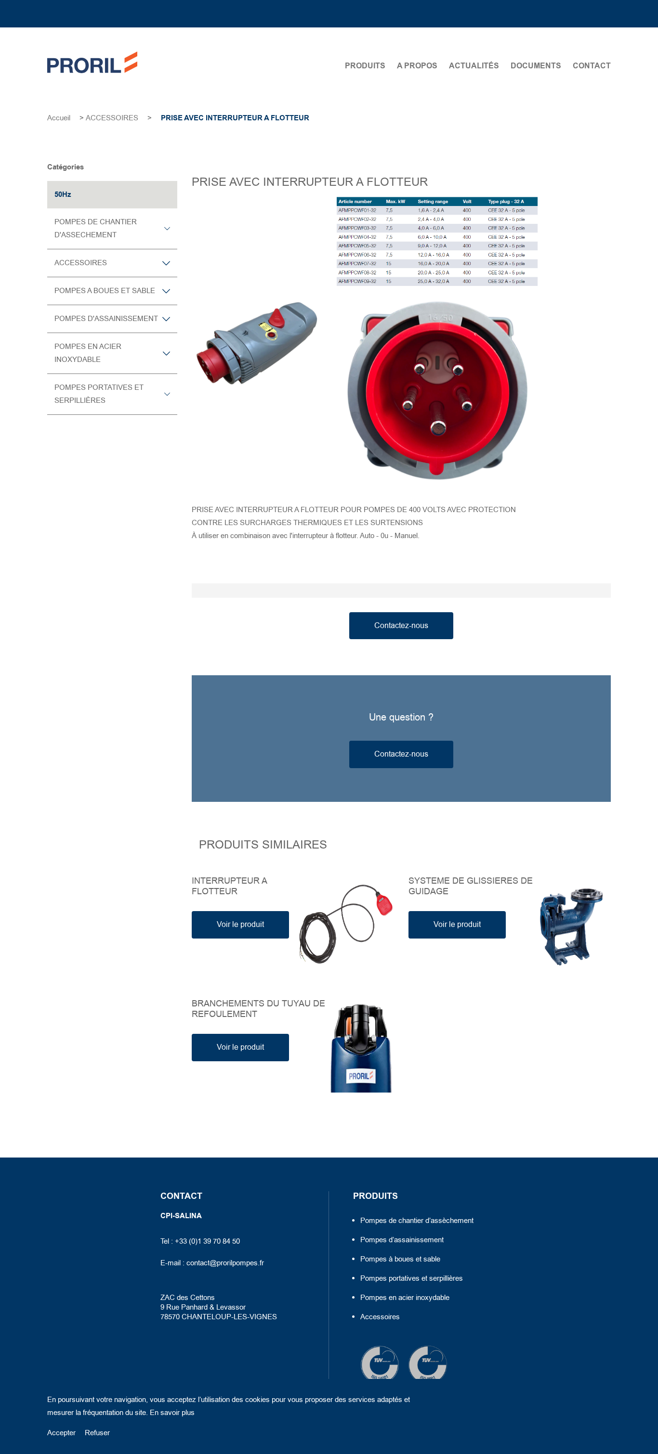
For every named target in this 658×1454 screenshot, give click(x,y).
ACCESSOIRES (112, 118)
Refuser (97, 1433)
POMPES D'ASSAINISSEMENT (106, 318)
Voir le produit (240, 924)
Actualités (474, 66)
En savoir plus (172, 1412)
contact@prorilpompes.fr (225, 1263)
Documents (536, 66)
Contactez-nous (401, 625)
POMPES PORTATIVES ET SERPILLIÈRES (99, 394)
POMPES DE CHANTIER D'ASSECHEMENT (95, 228)
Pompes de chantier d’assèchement (417, 1220)
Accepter (61, 1433)
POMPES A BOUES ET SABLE (104, 291)
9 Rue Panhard (184, 1307)
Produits (365, 66)
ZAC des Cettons (188, 1297)
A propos (417, 66)
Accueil (58, 118)
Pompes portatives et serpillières (411, 1278)
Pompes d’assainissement (402, 1240)
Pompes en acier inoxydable (404, 1297)
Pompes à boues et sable (400, 1259)
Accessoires (380, 1317)
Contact (592, 66)
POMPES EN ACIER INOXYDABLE (87, 353)
